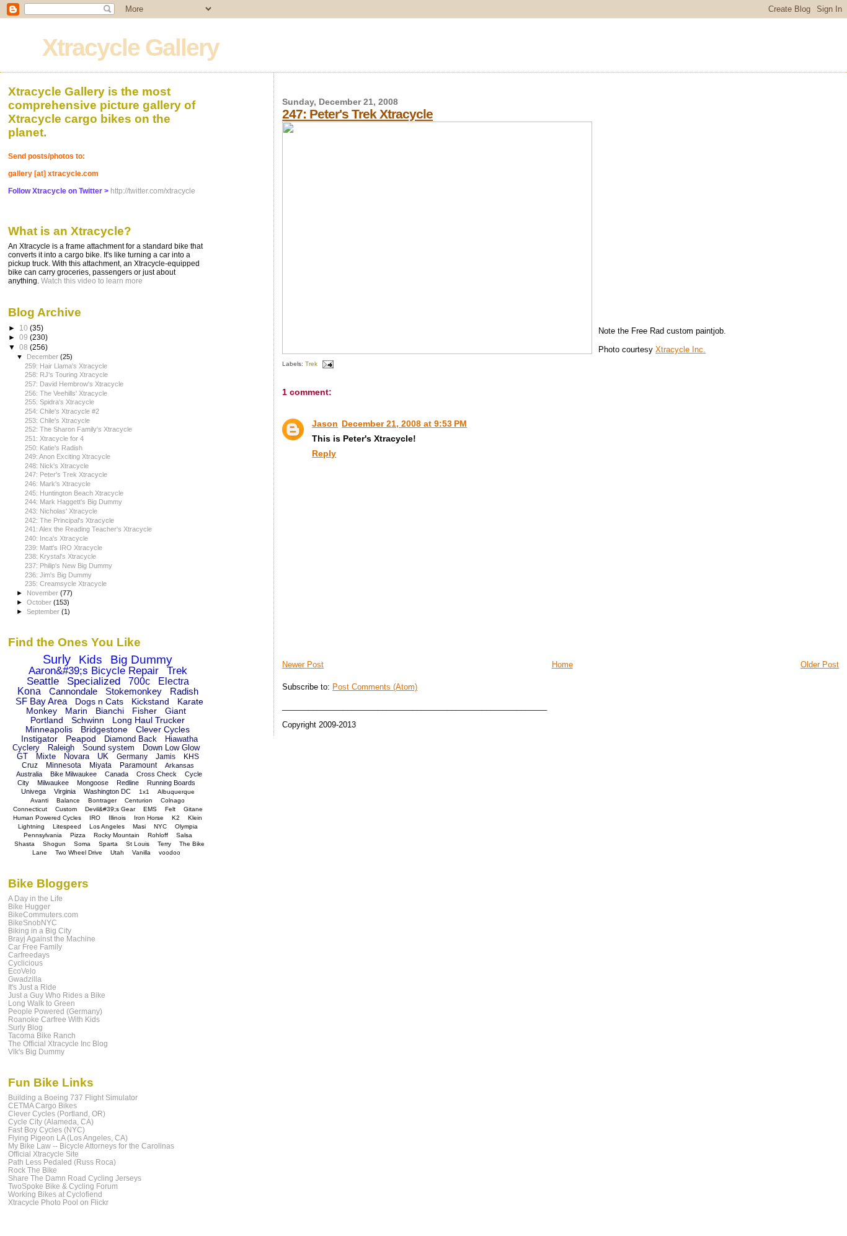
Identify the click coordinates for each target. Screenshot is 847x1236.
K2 (176, 817)
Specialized (93, 681)
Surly (57, 659)
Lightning (31, 826)
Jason (325, 424)
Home (562, 664)
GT (22, 756)
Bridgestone (104, 729)
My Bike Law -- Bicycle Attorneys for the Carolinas (91, 1146)
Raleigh (61, 747)
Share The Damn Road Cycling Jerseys (74, 1178)
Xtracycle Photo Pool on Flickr (58, 1202)
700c (139, 681)
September (44, 611)
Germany (132, 756)
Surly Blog (25, 1027)
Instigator (39, 739)
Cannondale (73, 691)
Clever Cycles (163, 729)
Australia (29, 774)
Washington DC (107, 791)
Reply (324, 453)
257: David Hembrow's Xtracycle (74, 384)
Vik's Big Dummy (36, 1051)
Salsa (184, 835)
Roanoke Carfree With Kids (54, 1019)
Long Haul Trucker (148, 720)
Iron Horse (149, 817)
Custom (66, 809)
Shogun (54, 843)
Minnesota (63, 765)
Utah (117, 852)
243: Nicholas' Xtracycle (61, 511)
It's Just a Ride (32, 987)
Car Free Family (35, 947)
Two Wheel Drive (78, 852)
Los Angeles (107, 826)
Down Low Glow (171, 747)
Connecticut (30, 809)
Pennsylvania (43, 835)
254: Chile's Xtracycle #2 (62, 411)
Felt (170, 809)
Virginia (65, 791)
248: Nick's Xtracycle (57, 465)
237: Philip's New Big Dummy (68, 565)
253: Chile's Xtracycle (57, 420)
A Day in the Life (35, 898)
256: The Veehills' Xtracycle (66, 393)
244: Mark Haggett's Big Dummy (73, 501)
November (43, 593)
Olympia (186, 826)
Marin (76, 711)
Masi (139, 826)
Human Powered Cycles (47, 817)
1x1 (144, 791)
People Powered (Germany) (55, 1011)
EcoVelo (22, 971)
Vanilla (141, 852)
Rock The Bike (32, 1170)
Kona (29, 691)
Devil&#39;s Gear (110, 809)
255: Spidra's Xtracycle (59, 402)
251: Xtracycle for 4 (54, 438)
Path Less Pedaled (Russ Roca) (62, 1162)
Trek (311, 363)
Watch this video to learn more (92, 281)
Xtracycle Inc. (680, 349)
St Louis (137, 843)
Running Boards (171, 782)
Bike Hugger (29, 906)
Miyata (100, 765)
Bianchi (109, 711)
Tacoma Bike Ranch (42, 1035)
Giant (175, 711)
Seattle (43, 681)
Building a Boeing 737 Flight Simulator (73, 1097)
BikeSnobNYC (32, 922)
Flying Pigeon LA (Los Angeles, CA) (68, 1138)
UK (103, 756)
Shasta (24, 843)
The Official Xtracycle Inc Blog (58, 1043)
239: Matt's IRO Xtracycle (63, 547)
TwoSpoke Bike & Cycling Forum (63, 1186)
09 (24, 337)
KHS (191, 756)
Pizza (78, 835)
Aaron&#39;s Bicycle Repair (94, 671)
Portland (46, 720)
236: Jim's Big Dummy (58, 575)
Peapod (81, 739)
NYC (160, 826)
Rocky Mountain (117, 835)
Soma (82, 843)
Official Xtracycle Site (43, 1154)
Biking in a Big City (39, 931)
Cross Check (156, 774)
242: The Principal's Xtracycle (69, 520)
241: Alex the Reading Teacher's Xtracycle (88, 529)
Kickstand (150, 701)
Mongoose (93, 782)
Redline (128, 782)
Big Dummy (141, 659)
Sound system (108, 747)
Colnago (173, 800)
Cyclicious (25, 963)
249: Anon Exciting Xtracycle (67, 456)
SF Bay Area (41, 701)
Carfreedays (29, 955)
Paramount (138, 765)
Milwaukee (53, 782)
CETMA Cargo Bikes (42, 1105)
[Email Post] (326, 363)
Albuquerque (176, 791)
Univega (33, 791)
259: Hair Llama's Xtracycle (66, 366)
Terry (164, 843)
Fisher (144, 711)
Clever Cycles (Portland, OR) (56, 1113)
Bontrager (102, 800)
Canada (116, 774)
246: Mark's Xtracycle (58, 483)
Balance (68, 800)
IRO (94, 817)
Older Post (819, 664)
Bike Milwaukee (73, 774)
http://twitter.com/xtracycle (152, 191)
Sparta (108, 843)
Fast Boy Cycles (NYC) (46, 1130)
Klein (195, 817)
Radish (184, 691)
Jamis (165, 756)
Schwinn (87, 720)
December (43, 356)
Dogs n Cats (99, 701)
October (40, 602)
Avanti (39, 800)
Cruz (30, 765)
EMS (150, 809)
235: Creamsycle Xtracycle (66, 583)
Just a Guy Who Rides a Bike (56, 995)
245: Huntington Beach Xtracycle (74, 493)
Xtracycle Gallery (130, 47)
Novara (76, 756)
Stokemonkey (133, 691)
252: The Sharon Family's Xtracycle (78, 429)
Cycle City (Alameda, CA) (51, 1122)
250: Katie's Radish (53, 447)
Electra (173, 681)
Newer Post (303, 664)
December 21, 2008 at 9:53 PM (404, 424)
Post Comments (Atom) (374, 686)
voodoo (169, 852)
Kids (90, 659)
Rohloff (158, 835)
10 (24, 328)
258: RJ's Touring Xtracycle (66, 374)
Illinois (117, 817)
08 (24, 347)
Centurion (139, 800)
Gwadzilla (25, 979)
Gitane (193, 809)
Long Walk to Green (41, 1003)
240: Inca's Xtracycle (56, 538)
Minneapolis (49, 729)
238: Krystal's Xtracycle (60, 556)
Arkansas (179, 765)
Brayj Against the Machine (51, 939)
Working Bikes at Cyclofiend (55, 1194)
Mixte (46, 756)
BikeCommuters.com (43, 914)
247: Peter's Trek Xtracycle (357, 114)
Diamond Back (130, 739)
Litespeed (67, 826)
